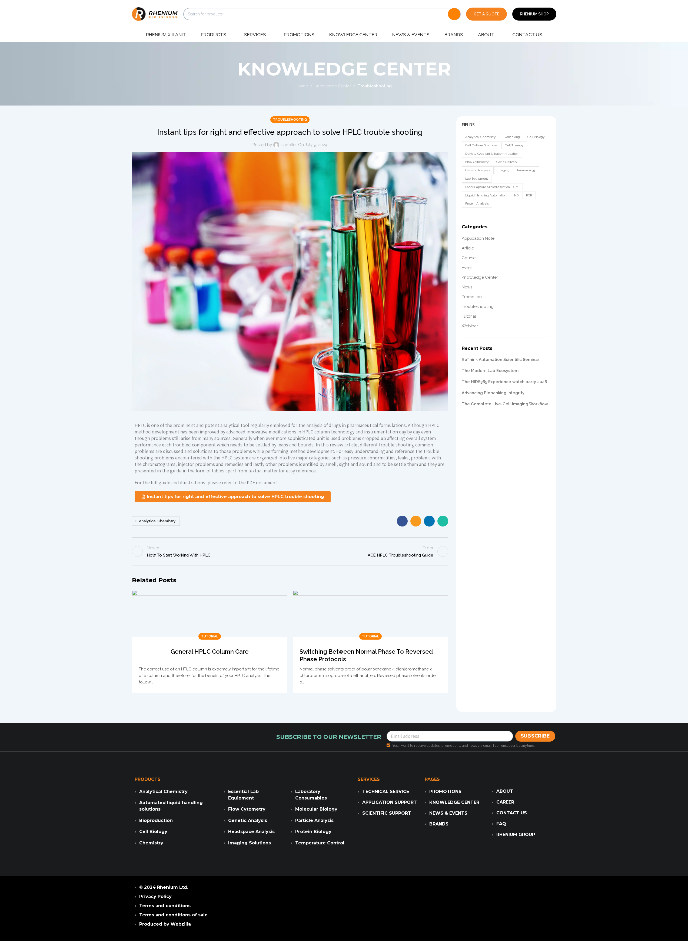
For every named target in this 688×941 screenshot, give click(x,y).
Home (302, 86)
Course (469, 257)
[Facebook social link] (402, 521)
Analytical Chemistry (157, 521)
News (467, 287)
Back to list (290, 551)
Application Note (478, 238)
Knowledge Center (333, 86)
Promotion (472, 296)
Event (467, 267)
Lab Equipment (476, 178)
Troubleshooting (375, 86)
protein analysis (477, 203)
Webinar (470, 326)
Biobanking (511, 137)
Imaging (504, 170)
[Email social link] (415, 521)
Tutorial (209, 636)
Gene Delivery (506, 162)
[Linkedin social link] (429, 521)
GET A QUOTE (486, 14)
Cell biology (536, 137)
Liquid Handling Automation (486, 195)
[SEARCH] (454, 14)
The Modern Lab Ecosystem (490, 370)
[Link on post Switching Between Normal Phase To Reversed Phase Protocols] (370, 613)
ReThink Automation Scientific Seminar (500, 359)
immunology (526, 170)
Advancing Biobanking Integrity (493, 392)
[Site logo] (155, 13)
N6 (516, 195)
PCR (529, 195)
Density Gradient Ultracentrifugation (492, 154)
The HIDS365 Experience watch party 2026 (504, 381)
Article (468, 248)
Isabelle (288, 144)
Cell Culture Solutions (481, 145)
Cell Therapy (514, 145)
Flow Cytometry (477, 162)
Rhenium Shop (534, 14)
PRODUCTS (148, 779)
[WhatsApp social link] (442, 521)
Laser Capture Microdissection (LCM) (492, 187)
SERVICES (369, 779)
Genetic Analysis (477, 170)
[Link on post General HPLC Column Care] (209, 613)
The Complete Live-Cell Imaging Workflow (505, 404)
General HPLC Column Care (210, 651)
